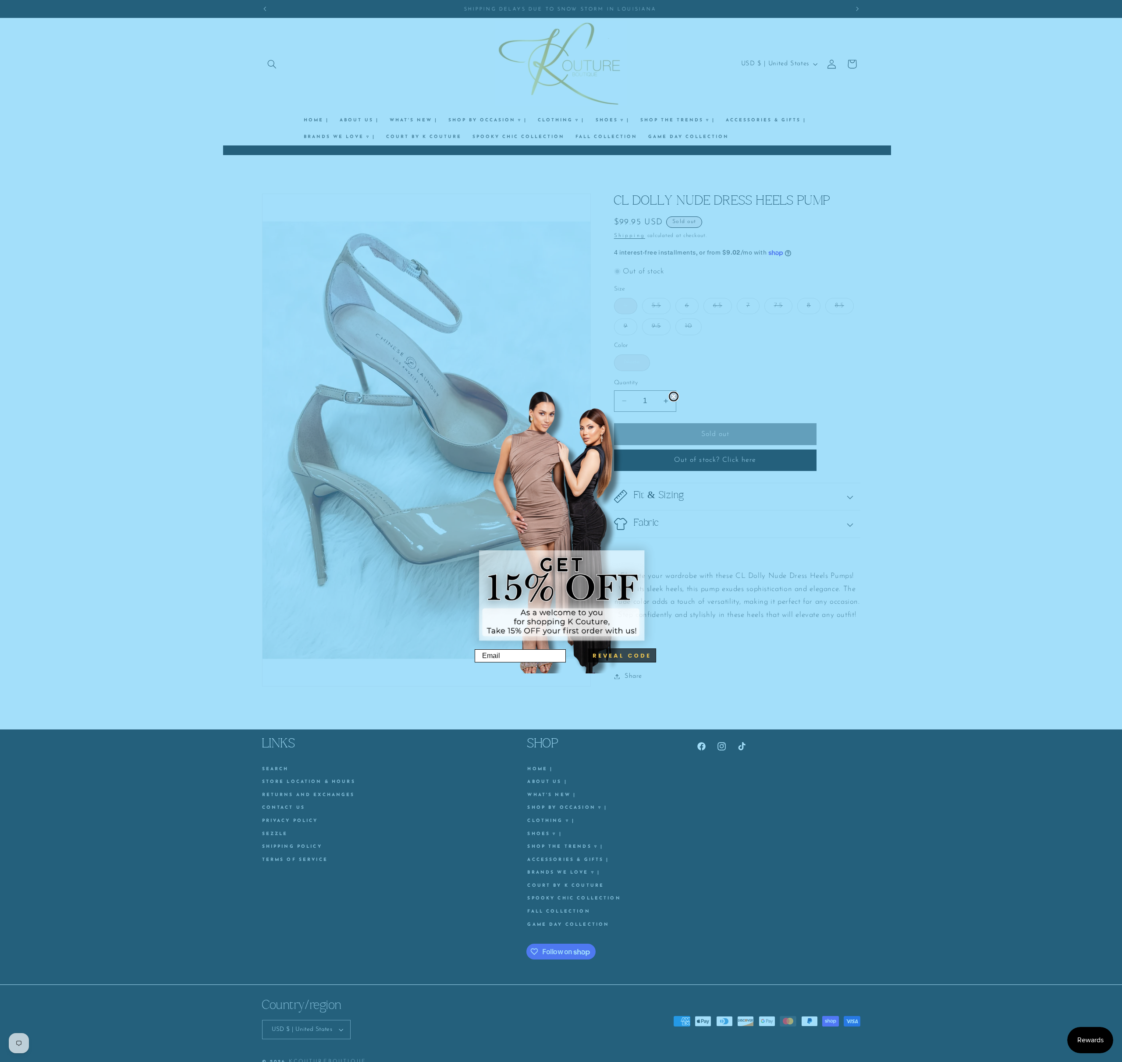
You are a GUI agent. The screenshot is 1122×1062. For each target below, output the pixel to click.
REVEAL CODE (622, 655)
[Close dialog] (673, 396)
